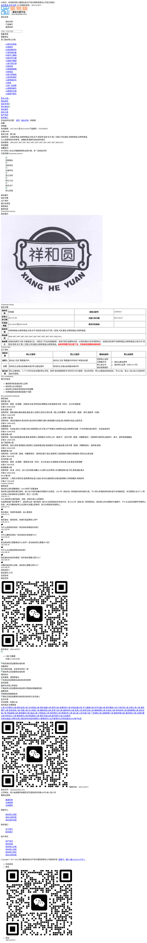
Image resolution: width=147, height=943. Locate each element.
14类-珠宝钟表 (10, 710)
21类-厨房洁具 (84, 710)
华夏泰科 (55, 719)
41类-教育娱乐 (18, 716)
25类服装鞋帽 (11, 69)
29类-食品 (30, 713)
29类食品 (9, 72)
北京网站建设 (64, 719)
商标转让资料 (11, 852)
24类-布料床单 (117, 710)
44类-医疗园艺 (53, 716)
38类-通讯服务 (127, 713)
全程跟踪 (9, 805)
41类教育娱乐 (11, 88)
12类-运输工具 (130, 708)
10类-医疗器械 (107, 708)
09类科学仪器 (11, 58)
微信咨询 (4, 578)
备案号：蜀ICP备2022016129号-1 (72, 859)
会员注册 (12, 5)
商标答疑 (9, 844)
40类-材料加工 (7, 716)
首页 (18, 120)
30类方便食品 (11, 75)
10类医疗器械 (11, 61)
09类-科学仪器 (96, 708)
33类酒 (8, 83)
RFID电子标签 (76, 719)
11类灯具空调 (11, 63)
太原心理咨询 (21, 719)
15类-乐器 (20, 710)
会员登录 (4, 5)
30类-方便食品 (39, 713)
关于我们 (9, 829)
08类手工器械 (11, 55)
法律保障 (9, 803)
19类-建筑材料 (65, 710)
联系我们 (4, 118)
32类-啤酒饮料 (63, 713)
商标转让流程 (11, 815)
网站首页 (4, 101)
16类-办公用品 (30, 710)
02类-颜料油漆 (18, 708)
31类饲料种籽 (11, 77)
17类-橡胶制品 (41, 710)
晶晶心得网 (11, 719)
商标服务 (4, 109)
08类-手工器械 (84, 708)
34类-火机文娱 (80, 713)
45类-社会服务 (65, 716)
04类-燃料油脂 (41, 708)
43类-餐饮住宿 (41, 716)
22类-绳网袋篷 (96, 710)
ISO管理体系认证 (45, 719)
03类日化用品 (11, 44)
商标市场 (4, 104)
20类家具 (9, 66)
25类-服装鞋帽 (129, 710)
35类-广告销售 (92, 713)
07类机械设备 (11, 52)
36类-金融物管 (104, 713)
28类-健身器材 (20, 713)
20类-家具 (74, 710)
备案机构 (9, 800)
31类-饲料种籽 (51, 713)
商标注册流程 (11, 817)
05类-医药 (51, 708)
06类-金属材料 (61, 708)
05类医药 (9, 47)
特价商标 (4, 107)
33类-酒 (72, 713)
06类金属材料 (11, 50)
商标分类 (4, 112)
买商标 (3, 719)
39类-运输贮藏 (138, 713)
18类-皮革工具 (53, 710)
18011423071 (36, 5)
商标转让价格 (11, 847)
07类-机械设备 (72, 708)
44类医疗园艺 (11, 94)
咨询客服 (4, 145)
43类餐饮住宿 (11, 91)
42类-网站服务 (30, 716)
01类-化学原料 (7, 708)
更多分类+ (5, 98)
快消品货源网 (32, 719)
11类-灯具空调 (119, 708)
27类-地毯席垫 (8, 713)
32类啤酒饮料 (11, 80)
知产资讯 (4, 115)
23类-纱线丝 (106, 710)
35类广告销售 (11, 86)
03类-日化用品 (30, 708)
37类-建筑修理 (115, 713)
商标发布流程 (11, 820)
